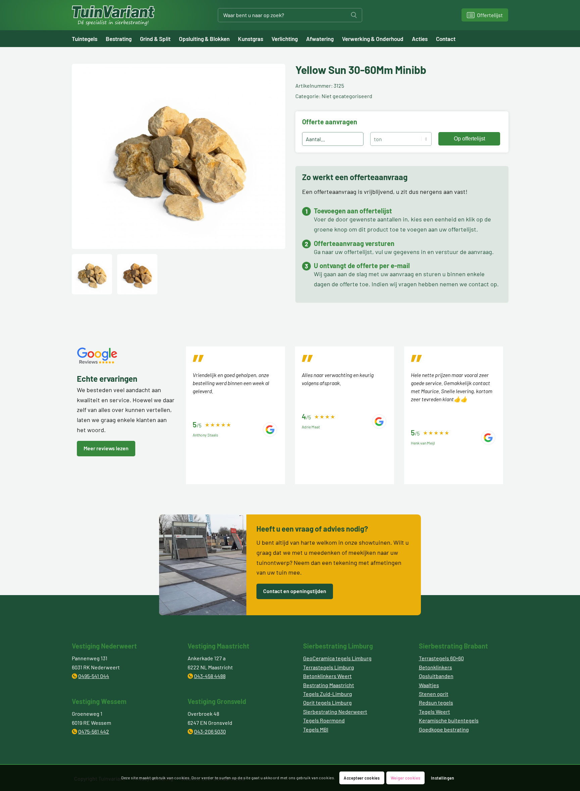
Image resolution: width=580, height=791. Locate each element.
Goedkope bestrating (444, 729)
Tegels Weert (434, 711)
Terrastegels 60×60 (441, 658)
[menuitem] (89, 38)
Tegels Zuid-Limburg (327, 694)
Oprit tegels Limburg (327, 702)
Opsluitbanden (436, 676)
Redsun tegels (436, 702)
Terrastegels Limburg (328, 667)
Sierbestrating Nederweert (335, 711)
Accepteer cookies (362, 778)
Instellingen (442, 778)
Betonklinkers (435, 667)
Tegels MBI (315, 729)
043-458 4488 (210, 676)
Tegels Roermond (324, 720)
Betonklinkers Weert (327, 676)
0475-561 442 (93, 731)
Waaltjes (429, 685)
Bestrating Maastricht (328, 685)
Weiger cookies (405, 778)
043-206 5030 (210, 731)
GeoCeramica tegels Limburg (337, 658)
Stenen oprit (433, 694)
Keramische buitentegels (449, 720)
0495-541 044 (93, 676)
